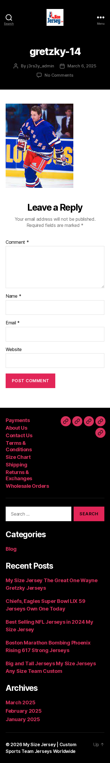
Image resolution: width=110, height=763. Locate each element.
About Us (16, 428)
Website (14, 349)
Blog (11, 549)
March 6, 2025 (81, 66)
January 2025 (23, 719)
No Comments (59, 75)
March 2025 (20, 702)
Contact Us (19, 435)
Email (13, 322)
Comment (17, 242)
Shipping (16, 465)
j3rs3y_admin (40, 66)
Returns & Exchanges (19, 475)
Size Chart (18, 457)
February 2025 (24, 711)
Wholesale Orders (27, 486)
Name (13, 296)
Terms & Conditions (19, 446)
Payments (18, 420)
